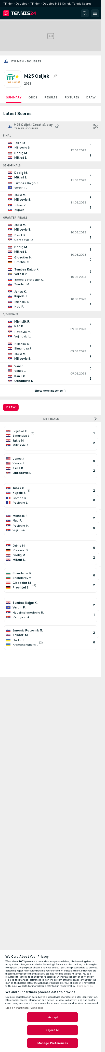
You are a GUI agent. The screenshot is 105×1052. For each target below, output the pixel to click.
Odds (33, 97)
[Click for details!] (50, 150)
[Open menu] (95, 13)
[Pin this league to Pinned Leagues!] (55, 76)
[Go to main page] (26, 13)
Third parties (85, 986)
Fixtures (71, 97)
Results (50, 97)
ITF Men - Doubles (26, 61)
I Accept (52, 1017)
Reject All (52, 1030)
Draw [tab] (11, 407)
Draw (91, 97)
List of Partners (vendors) (24, 1008)
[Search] (85, 13)
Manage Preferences (52, 1043)
